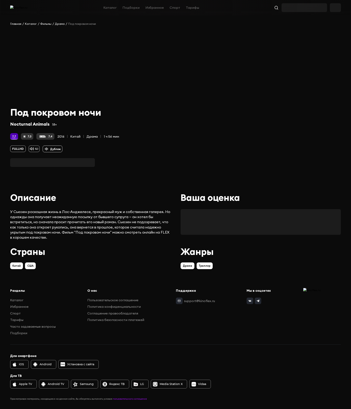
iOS (21, 364)
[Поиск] (276, 7)
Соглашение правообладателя (112, 313)
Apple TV (25, 384)
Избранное (154, 7)
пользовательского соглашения (130, 398)
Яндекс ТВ (117, 384)
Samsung (87, 384)
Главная (15, 24)
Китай (75, 136)
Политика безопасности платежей (115, 320)
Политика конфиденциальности (114, 307)
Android (46, 364)
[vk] (250, 301)
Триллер (204, 265)
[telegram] (258, 301)
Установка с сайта (80, 364)
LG (142, 384)
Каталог (110, 7)
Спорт (175, 7)
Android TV (56, 384)
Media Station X (171, 384)
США (30, 265)
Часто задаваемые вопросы (33, 326)
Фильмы (45, 24)
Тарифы (192, 7)
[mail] (179, 301)
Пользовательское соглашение (112, 300)
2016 (60, 136)
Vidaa (202, 384)
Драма (60, 24)
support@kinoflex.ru (199, 301)
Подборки (131, 7)
